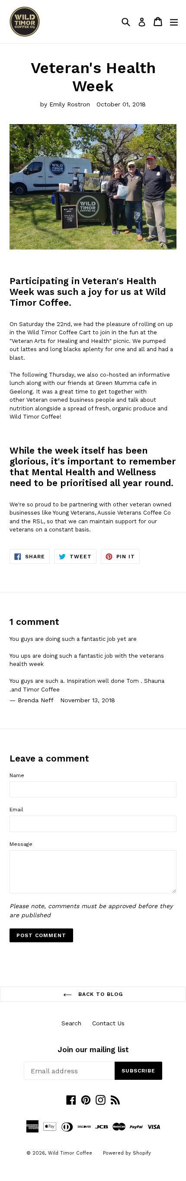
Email (16, 810)
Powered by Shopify (127, 1153)
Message (21, 844)
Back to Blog (99, 994)
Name (17, 775)
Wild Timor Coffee (70, 1153)
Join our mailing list (93, 1049)
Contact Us (108, 1023)
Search (71, 1023)
